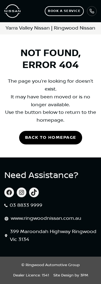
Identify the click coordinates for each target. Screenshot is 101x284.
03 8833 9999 (26, 205)
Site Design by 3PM (70, 275)
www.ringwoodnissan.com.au (46, 218)
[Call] (91, 11)
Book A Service (64, 11)
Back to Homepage (50, 137)
